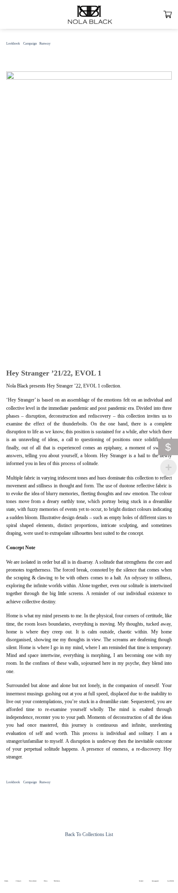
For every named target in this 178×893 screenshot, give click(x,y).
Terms (6, 881)
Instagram (155, 881)
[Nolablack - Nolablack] (89, 14)
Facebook (170, 881)
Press (46, 881)
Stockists (57, 881)
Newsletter (32, 881)
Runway (45, 43)
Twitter (141, 881)
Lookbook (13, 43)
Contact (18, 881)
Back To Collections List (89, 834)
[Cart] (168, 14)
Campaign (30, 43)
